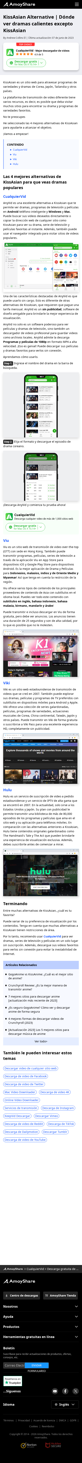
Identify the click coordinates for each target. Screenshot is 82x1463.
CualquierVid (20, 149)
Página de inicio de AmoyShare (19, 4)
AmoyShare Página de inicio (19, 1281)
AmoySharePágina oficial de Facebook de (65, 1391)
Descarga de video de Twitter (24, 1084)
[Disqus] (41, 1205)
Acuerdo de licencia (44, 1420)
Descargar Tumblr (55, 1132)
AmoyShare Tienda (63, 1295)
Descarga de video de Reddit (24, 1124)
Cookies (33, 1426)
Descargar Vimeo (46, 1116)
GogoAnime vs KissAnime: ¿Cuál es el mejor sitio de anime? (40, 976)
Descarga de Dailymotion (21, 1132)
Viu (14, 154)
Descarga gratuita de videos (63, 1269)
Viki (15, 159)
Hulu (15, 164)
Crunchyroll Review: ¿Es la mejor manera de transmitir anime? (37, 987)
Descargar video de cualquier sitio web (31, 1068)
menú (77, 4)
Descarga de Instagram (58, 1108)
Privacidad (24, 1420)
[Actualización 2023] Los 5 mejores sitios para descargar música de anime (38, 1032)
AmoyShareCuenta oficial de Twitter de (75, 1391)
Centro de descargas (24, 1295)
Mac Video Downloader (20, 1092)
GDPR (73, 1420)
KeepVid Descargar (17, 1116)
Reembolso (48, 1426)
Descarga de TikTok (61, 1124)
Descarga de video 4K (54, 1092)
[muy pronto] (55, 1391)
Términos (8, 1420)
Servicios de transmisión (21, 1108)
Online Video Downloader (22, 1100)
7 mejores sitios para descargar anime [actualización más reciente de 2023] (34, 998)
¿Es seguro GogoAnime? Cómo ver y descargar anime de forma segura (39, 1009)
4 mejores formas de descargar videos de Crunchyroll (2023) (36, 1021)
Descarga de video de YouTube (25, 1140)
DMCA (62, 1420)
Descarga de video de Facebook (26, 1076)
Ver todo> (41, 1041)
